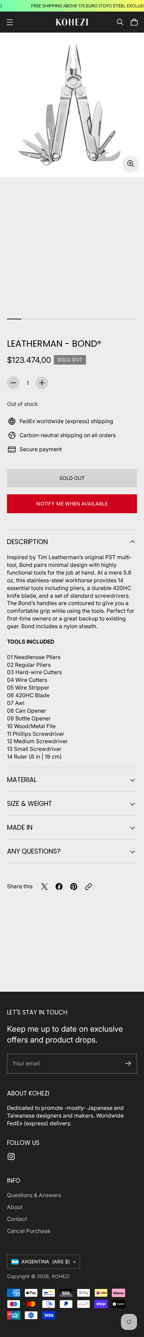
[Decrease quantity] (13, 382)
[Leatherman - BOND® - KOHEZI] (72, 105)
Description (27, 542)
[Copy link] (88, 886)
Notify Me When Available (72, 504)
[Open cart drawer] (134, 22)
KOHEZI (61, 1276)
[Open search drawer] (120, 22)
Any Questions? (34, 851)
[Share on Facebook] (59, 886)
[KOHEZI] (72, 22)
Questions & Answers (34, 1195)
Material (22, 780)
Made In (20, 827)
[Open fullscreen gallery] (130, 163)
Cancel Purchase (28, 1231)
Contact (17, 1219)
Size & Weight (29, 803)
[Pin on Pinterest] (73, 886)
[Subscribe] (128, 1063)
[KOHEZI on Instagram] (11, 1156)
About (14, 1207)
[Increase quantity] (42, 382)
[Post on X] (44, 886)
